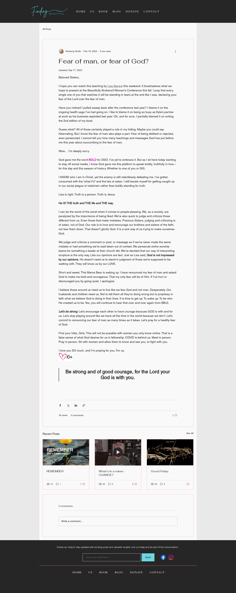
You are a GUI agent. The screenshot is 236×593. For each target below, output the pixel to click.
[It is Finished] (170, 452)
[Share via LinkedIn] (75, 405)
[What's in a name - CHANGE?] (118, 452)
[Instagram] (171, 557)
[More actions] (175, 51)
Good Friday (159, 471)
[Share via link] (83, 405)
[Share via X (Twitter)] (68, 405)
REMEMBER (55, 471)
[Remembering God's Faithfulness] (66, 452)
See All (189, 433)
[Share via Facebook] (60, 405)
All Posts (47, 29)
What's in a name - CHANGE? (112, 473)
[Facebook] (163, 557)
